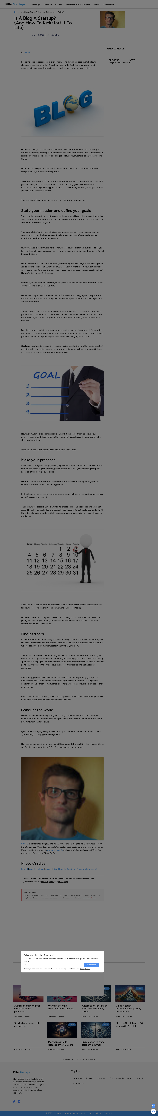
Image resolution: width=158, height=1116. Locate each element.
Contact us (108, 5)
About (96, 5)
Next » (91, 1059)
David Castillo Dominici (64, 869)
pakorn (48, 869)
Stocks (58, 5)
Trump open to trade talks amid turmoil (93, 1043)
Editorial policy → (89, 898)
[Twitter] (14, 1101)
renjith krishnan (36, 869)
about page (63, 882)
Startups (36, 5)
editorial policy (47, 882)
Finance (48, 5)
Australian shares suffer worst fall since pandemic (27, 1008)
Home (16, 12)
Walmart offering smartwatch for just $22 (61, 1007)
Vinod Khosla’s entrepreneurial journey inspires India (128, 1008)
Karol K (27, 52)
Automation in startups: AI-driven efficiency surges (95, 1008)
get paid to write (55, 850)
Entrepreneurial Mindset (78, 5)
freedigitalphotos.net (87, 869)
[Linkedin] (19, 1101)
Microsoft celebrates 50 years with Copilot (129, 1024)
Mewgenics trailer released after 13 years (60, 1043)
